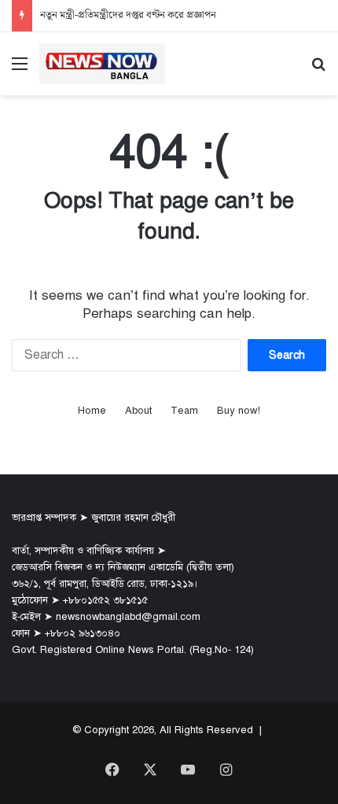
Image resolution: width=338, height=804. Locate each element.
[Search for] (318, 69)
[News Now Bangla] (102, 63)
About (138, 410)
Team (184, 410)
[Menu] (20, 69)
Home (92, 410)
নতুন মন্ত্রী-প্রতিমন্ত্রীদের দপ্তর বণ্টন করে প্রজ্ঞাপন (128, 15)
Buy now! (238, 410)
